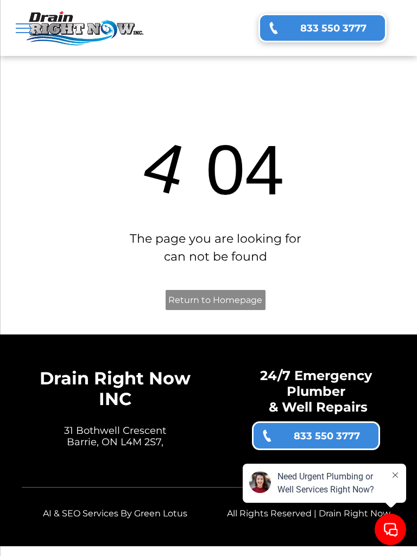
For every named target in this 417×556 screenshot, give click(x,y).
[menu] (24, 28)
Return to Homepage (215, 300)
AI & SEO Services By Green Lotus (115, 513)
